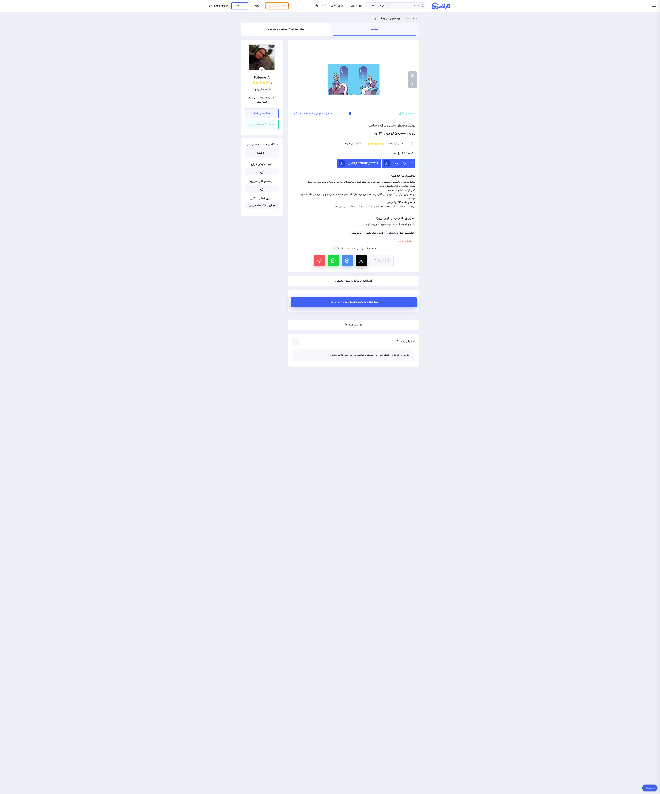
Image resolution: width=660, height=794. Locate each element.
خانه (417, 18)
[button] (412, 84)
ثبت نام (240, 6)
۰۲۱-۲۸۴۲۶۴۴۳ (218, 6)
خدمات (408, 18)
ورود (256, 5)
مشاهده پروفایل (262, 113)
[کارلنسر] (441, 5)
